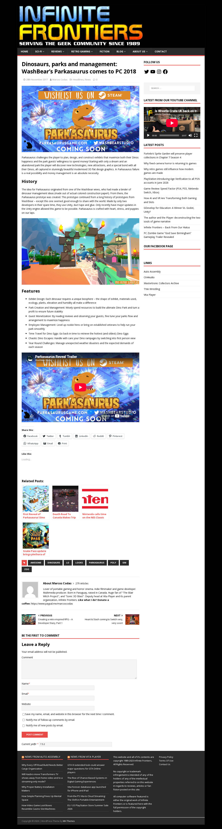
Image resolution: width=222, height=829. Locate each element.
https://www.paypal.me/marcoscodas (52, 603)
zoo (26, 569)
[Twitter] (146, 71)
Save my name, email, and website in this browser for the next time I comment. (69, 714)
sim (124, 562)
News (88, 79)
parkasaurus (96, 562)
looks (79, 562)
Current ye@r (30, 744)
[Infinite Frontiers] (111, 46)
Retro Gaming (80, 51)
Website (26, 704)
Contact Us (164, 764)
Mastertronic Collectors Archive (161, 283)
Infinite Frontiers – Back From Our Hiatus (167, 227)
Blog (120, 51)
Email (25, 693)
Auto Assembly (152, 271)
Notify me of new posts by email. (44, 725)
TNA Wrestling (152, 289)
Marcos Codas (59, 79)
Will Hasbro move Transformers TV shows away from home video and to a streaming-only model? (42, 778)
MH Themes (69, 821)
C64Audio (149, 277)
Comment (27, 657)
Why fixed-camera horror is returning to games (170, 163)
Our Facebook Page (158, 246)
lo (67, 562)
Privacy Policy (166, 757)
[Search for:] (172, 88)
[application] (172, 123)
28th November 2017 (37, 79)
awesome (36, 562)
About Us (139, 51)
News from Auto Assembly (42, 756)
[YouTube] (153, 71)
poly (113, 562)
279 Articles (81, 583)
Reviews (56, 51)
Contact (161, 51)
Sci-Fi (38, 51)
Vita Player (150, 294)
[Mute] (190, 135)
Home (24, 51)
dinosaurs (54, 562)
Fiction (104, 51)
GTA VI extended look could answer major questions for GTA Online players (86, 768)
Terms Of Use (166, 760)
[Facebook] (165, 71)
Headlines (78, 79)
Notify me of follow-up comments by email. (50, 719)
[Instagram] (159, 71)
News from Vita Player (86, 756)
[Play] (148, 135)
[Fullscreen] (196, 135)
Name (25, 683)
